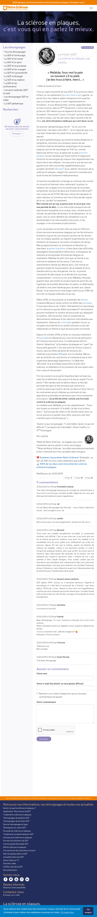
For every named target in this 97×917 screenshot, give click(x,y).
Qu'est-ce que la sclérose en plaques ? (19, 808)
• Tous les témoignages (14, 51)
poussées (87, 302)
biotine (84, 299)
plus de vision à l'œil (72, 95)
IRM (60, 354)
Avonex (59, 168)
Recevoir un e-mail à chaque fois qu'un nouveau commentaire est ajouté (62, 695)
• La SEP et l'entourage (14, 55)
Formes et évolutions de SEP (15, 840)
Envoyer (44, 739)
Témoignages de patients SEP (16, 818)
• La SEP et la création (14, 79)
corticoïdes (65, 322)
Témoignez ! (17, 133)
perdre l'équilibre (56, 248)
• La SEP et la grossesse (14, 65)
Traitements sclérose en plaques (17, 814)
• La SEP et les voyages (14, 69)
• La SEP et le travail (13, 58)
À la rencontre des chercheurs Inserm (19, 850)
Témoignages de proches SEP (16, 821)
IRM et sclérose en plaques (14, 847)
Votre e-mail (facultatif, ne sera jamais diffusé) (60, 683)
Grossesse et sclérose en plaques (17, 837)
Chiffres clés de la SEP (12, 866)
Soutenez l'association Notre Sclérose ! (59, 457)
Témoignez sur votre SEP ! (14, 827)
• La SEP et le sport (12, 62)
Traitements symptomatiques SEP (18, 834)
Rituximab (42, 337)
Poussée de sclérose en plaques (17, 831)
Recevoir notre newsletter (14, 887)
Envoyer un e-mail (11, 895)
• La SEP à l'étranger (13, 76)
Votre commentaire (46, 701)
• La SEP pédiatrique (13, 103)
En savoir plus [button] (67, 912)
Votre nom (42, 673)
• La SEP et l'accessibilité (15, 72)
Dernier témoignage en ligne (15, 824)
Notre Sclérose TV (11, 860)
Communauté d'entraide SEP (15, 844)
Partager (68, 478)
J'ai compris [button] (88, 910)
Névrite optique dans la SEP (15, 853)
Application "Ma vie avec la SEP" (17, 811)
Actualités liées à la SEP (13, 857)
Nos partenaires (10, 870)
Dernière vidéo (9, 863)
